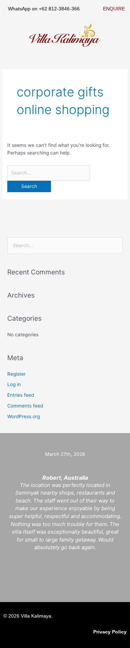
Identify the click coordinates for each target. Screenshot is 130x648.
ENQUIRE (114, 8)
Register (16, 374)
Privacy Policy (110, 632)
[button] (121, 40)
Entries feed (20, 395)
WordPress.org (23, 416)
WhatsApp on (23, 8)
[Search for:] (48, 173)
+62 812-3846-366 (59, 8)
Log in (14, 384)
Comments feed (25, 405)
